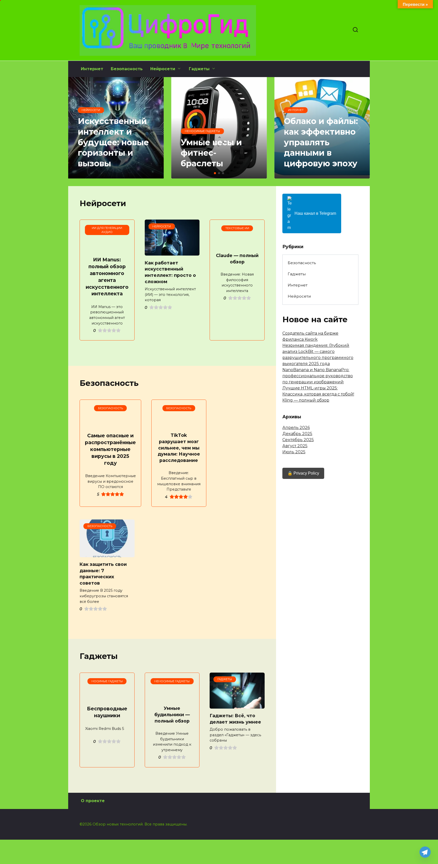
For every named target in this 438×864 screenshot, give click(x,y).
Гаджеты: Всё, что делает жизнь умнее (235, 719)
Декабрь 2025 (297, 433)
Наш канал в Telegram (315, 213)
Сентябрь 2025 (298, 439)
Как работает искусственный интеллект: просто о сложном (170, 272)
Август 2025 (294, 445)
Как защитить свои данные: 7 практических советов (103, 574)
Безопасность (127, 68)
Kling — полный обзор (305, 400)
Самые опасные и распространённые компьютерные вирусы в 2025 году (110, 449)
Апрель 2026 (296, 427)
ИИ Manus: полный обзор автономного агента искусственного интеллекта (107, 277)
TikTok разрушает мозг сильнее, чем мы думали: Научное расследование (179, 448)
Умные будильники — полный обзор (172, 714)
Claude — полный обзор (237, 258)
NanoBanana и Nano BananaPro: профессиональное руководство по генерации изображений (317, 375)
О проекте (93, 800)
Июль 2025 (293, 451)
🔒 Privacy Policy (303, 473)
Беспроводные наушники (107, 712)
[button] (215, 173)
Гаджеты (199, 68)
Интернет (92, 68)
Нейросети (162, 68)
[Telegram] (425, 852)
